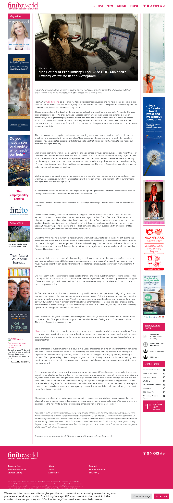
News (100, 6)
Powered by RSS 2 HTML (20, 362)
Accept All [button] (161, 496)
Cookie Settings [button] (141, 496)
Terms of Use (14, 466)
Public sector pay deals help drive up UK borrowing (17, 345)
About (110, 6)
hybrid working (52, 101)
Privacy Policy (15, 473)
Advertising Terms (17, 469)
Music (37, 331)
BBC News (17, 339)
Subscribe (121, 6)
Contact (134, 6)
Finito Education (97, 469)
